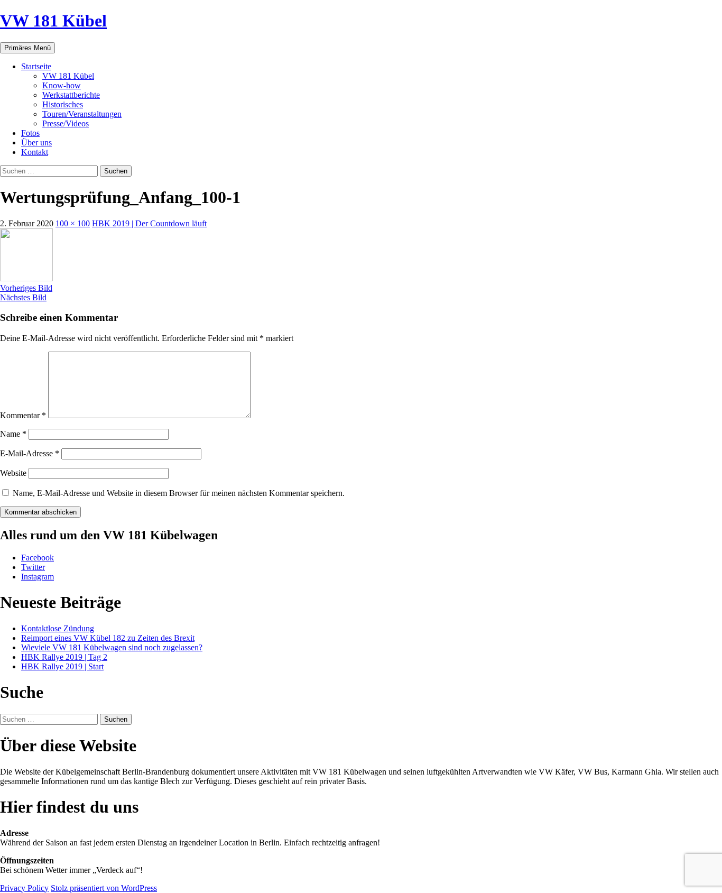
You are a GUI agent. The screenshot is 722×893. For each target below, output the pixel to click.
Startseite (36, 66)
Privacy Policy (24, 887)
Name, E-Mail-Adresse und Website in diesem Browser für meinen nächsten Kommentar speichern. (179, 493)
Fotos (30, 132)
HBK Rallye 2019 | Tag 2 (64, 656)
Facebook (37, 557)
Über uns (36, 142)
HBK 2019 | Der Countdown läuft (149, 223)
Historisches (62, 104)
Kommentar (23, 415)
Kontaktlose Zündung (57, 628)
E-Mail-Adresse (29, 453)
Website (13, 472)
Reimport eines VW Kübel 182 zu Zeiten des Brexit (108, 637)
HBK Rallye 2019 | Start (62, 666)
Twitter (33, 567)
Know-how (61, 85)
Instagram (37, 576)
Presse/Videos (65, 123)
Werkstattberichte (71, 94)
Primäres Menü (27, 48)
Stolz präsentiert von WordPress (104, 887)
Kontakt (34, 152)
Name (13, 433)
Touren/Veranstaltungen (82, 113)
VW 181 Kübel (53, 20)
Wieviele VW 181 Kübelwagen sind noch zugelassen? (111, 647)
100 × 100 (72, 223)
